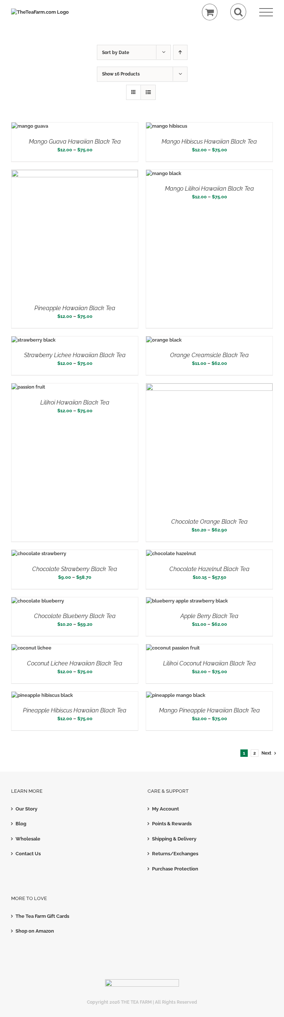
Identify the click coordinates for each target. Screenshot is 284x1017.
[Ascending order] (180, 52)
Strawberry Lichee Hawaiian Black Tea (75, 355)
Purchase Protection (175, 869)
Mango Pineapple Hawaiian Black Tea (209, 710)
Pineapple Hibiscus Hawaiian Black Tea (74, 710)
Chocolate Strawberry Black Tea (74, 569)
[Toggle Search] (238, 12)
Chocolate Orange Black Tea (209, 521)
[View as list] (148, 92)
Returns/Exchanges (175, 853)
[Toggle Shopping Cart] (210, 12)
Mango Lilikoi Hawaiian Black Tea (209, 188)
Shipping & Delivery (174, 839)
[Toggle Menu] (266, 12)
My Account (165, 809)
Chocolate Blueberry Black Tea (75, 616)
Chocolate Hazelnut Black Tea (209, 569)
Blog (21, 823)
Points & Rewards (172, 823)
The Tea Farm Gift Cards (42, 916)
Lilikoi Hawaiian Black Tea (74, 402)
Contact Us (28, 853)
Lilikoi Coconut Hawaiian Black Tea (209, 663)
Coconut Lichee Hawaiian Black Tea (74, 663)
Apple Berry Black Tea (209, 616)
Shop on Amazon (35, 931)
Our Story (26, 809)
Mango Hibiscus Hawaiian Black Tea (209, 141)
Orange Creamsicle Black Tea (209, 355)
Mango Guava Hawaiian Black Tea (75, 141)
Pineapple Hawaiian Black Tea (74, 308)
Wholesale (28, 839)
